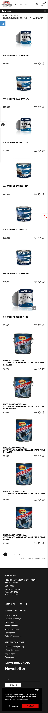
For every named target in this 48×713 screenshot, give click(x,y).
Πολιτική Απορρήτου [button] (20, 699)
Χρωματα (14, 15)
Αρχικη (4, 15)
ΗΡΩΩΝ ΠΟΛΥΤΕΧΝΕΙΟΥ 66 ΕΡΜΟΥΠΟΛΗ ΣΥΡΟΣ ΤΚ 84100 (20, 581)
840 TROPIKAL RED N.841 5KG (15, 230)
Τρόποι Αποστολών (12, 626)
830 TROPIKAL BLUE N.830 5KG (16, 99)
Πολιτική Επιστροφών (13, 619)
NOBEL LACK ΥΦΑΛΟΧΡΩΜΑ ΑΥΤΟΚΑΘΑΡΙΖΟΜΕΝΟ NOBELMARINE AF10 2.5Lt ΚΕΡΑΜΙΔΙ (23, 363)
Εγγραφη (13, 685)
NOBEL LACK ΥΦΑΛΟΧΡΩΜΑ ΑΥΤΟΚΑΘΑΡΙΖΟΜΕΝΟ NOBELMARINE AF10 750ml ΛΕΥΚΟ (24, 493)
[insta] (21, 604)
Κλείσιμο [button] (35, 690)
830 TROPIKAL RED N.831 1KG (15, 142)
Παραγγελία (9, 657)
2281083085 (9, 586)
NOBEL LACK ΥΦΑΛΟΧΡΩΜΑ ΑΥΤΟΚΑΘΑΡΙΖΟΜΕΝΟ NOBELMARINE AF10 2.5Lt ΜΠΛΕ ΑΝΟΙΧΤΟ (23, 406)
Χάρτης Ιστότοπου (12, 650)
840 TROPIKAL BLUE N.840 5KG (16, 273)
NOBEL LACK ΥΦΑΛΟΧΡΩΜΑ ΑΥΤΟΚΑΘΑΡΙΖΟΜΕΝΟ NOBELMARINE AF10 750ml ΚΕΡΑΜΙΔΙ (24, 450)
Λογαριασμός (10, 654)
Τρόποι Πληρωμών (12, 629)
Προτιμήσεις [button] (13, 706)
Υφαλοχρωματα (36, 18)
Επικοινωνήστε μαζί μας (14, 647)
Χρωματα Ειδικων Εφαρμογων (15, 18)
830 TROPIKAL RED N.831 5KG (15, 186)
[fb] (26, 604)
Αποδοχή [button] (30, 706)
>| (19, 554)
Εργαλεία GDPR (11, 615)
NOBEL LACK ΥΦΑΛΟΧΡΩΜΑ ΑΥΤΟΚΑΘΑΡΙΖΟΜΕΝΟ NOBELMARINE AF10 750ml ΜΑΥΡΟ (24, 537)
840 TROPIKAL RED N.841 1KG (15, 317)
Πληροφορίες (10, 622)
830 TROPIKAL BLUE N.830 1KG (16, 55)
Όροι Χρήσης (10, 633)
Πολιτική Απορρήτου (13, 636)
